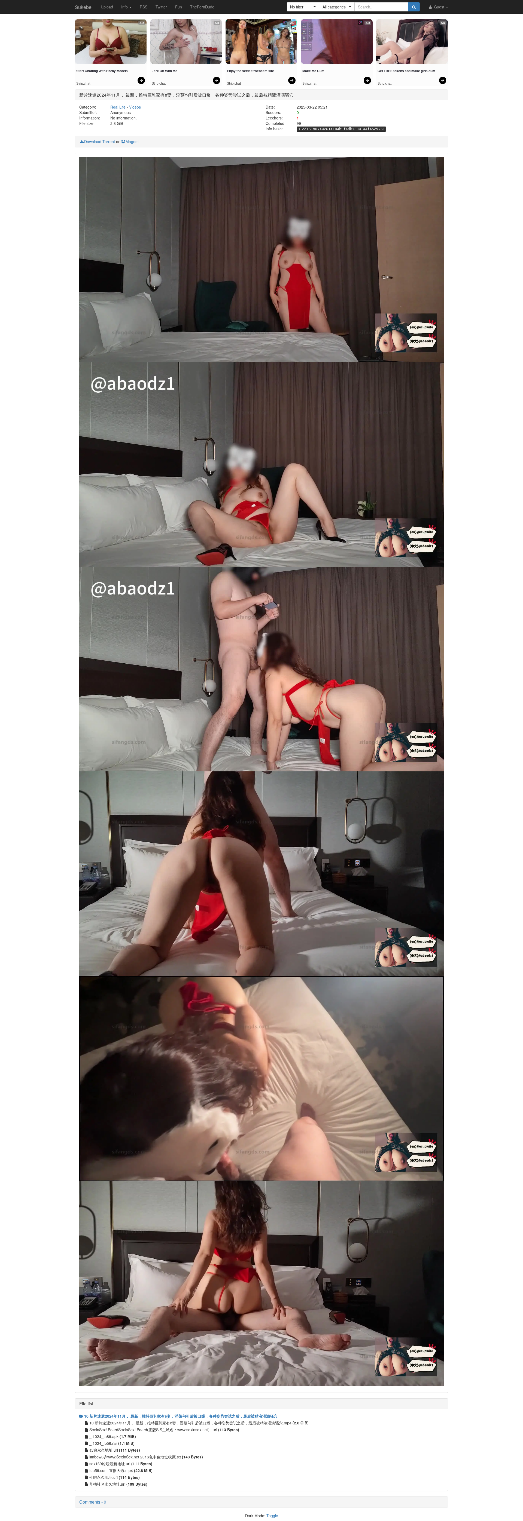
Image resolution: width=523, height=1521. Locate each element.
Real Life (118, 107)
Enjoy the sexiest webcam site (250, 71)
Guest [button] (439, 7)
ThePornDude (202, 7)
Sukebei (84, 6)
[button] (303, 6)
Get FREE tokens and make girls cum (406, 71)
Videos (135, 107)
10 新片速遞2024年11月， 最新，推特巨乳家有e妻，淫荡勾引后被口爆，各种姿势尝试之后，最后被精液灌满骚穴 (181, 1416)
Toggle (272, 1515)
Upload (107, 7)
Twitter (161, 7)
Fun (178, 7)
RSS (143, 7)
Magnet (132, 141)
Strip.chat (83, 83)
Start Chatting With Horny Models (102, 71)
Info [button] (125, 7)
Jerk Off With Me (164, 71)
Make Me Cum (313, 71)
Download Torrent (99, 141)
